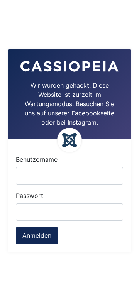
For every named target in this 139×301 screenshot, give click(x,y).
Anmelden (36, 235)
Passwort (29, 196)
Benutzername (37, 159)
